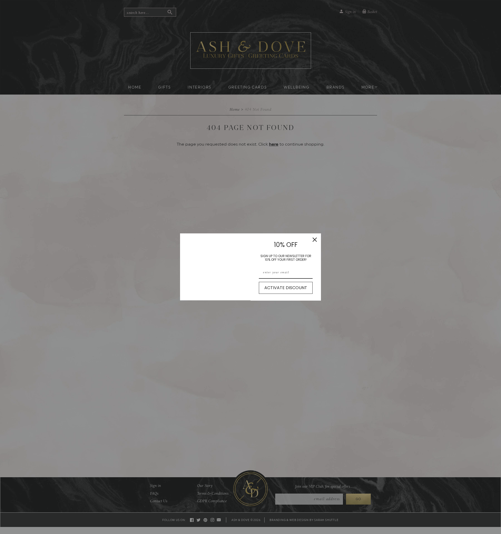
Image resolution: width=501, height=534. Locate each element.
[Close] (314, 239)
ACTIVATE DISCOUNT (285, 288)
